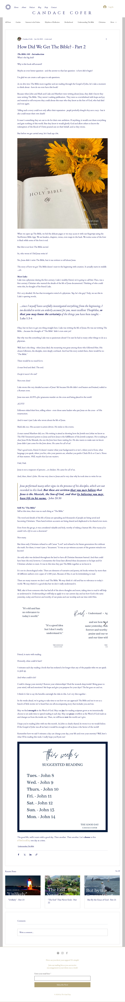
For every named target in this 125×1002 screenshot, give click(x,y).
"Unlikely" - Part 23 (16, 899)
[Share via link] (36, 854)
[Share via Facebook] (18, 854)
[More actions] (106, 39)
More (112, 22)
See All (117, 871)
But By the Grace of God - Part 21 (101, 899)
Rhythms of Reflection (52, 22)
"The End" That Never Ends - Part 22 (62, 901)
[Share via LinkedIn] (30, 854)
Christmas (102, 22)
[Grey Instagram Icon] (62, 953)
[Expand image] (42, 623)
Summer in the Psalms (33, 22)
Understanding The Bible (86, 22)
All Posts (8, 22)
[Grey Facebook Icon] (66, 953)
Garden (18, 22)
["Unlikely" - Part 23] (23, 885)
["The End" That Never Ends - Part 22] (62, 885)
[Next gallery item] (104, 623)
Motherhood (68, 22)
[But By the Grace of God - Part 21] (102, 885)
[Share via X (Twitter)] (24, 854)
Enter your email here (42, 973)
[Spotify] (58, 953)
